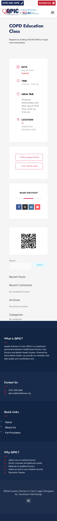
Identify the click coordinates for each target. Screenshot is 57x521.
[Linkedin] (31, 207)
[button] (52, 12)
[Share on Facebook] (19, 207)
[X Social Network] (25, 207)
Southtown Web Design (30, 494)
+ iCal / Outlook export (29, 166)
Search (12, 261)
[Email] (37, 207)
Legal (39, 491)
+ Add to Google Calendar (29, 157)
